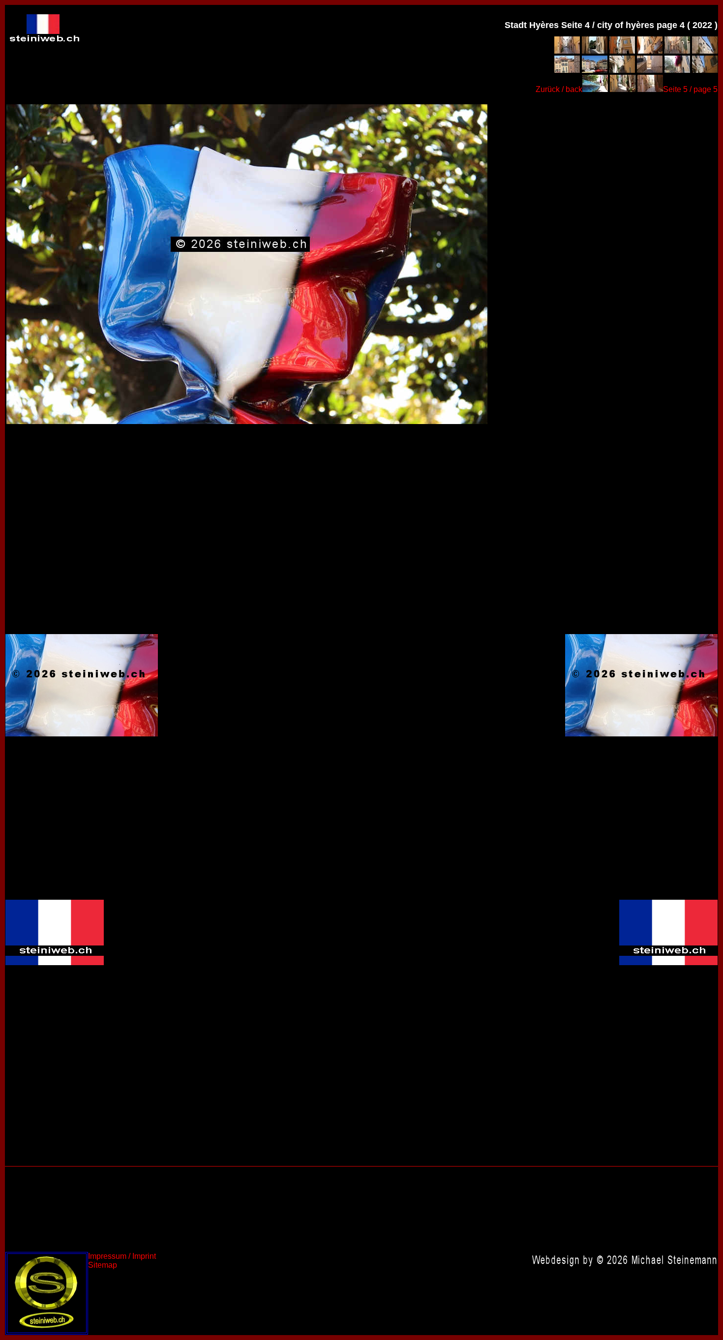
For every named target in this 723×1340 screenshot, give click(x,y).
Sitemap (102, 1265)
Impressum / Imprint (122, 1256)
